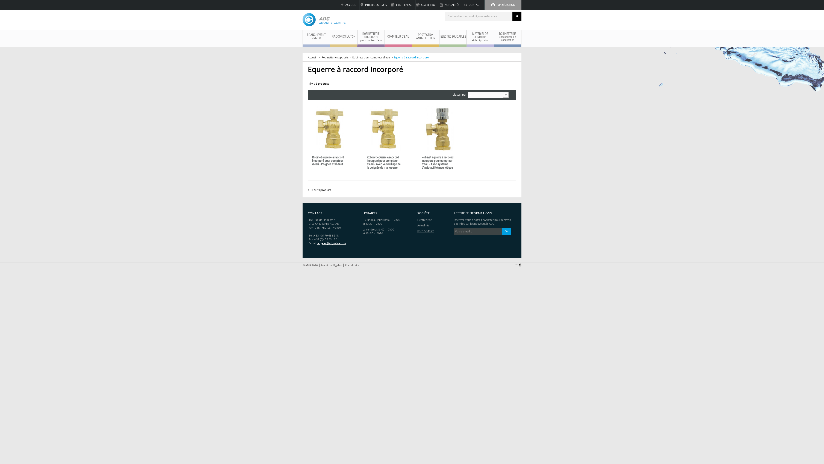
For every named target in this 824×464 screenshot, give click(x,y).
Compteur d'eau (398, 36)
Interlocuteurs (376, 5)
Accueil (350, 5)
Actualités (452, 5)
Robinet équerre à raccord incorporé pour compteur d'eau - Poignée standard (328, 160)
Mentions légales (331, 265)
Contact (475, 5)
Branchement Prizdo (316, 36)
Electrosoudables (453, 36)
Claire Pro (428, 5)
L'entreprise (404, 5)
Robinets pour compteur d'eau (371, 57)
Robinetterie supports (371, 37)
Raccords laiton (343, 36)
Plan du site (352, 265)
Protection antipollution (425, 36)
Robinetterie (507, 36)
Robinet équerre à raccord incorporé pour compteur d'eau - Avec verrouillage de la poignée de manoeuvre (384, 162)
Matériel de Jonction (480, 37)
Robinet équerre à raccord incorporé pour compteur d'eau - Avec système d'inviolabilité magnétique (437, 162)
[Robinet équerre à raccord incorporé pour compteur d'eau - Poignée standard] (330, 128)
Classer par (460, 94)
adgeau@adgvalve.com (331, 243)
